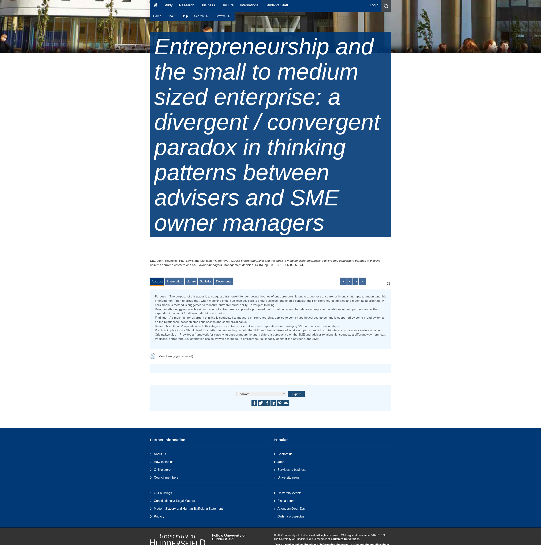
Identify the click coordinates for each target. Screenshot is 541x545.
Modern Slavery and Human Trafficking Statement (188, 508)
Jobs (280, 462)
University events (289, 493)
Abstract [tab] (157, 281)
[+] (388, 283)
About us (160, 454)
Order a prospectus (290, 516)
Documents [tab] (223, 281)
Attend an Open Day (291, 508)
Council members (166, 477)
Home (157, 16)
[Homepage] (155, 6)
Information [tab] (174, 281)
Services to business (291, 469)
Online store (162, 469)
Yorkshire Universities (345, 539)
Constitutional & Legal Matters (174, 500)
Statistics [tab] (206, 281)
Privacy (159, 516)
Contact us (284, 454)
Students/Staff (277, 5)
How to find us (164, 462)
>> (362, 281)
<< (343, 281)
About (171, 16)
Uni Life (227, 5)
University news (288, 477)
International (249, 5)
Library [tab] (191, 281)
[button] (386, 6)
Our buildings (163, 493)
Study (168, 5)
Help (185, 16)
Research (186, 5)
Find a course (286, 500)
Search (199, 16)
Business (208, 5)
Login (374, 5)
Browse (221, 16)
